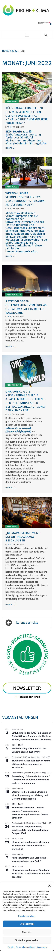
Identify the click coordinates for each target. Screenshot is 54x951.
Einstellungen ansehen (27, 940)
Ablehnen (27, 932)
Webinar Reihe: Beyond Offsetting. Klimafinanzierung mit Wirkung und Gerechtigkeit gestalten (30, 795)
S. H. (10, 127)
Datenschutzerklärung (26, 947)
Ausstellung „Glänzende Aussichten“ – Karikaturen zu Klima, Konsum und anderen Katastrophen (31, 779)
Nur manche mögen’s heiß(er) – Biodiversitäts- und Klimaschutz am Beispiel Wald (30, 830)
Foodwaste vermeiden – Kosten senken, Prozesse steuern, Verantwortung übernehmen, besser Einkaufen (30, 812)
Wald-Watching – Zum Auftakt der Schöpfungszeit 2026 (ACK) (29, 750)
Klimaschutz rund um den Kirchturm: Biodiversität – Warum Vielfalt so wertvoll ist (31, 845)
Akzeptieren (27, 923)
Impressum (42, 947)
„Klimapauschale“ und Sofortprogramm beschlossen (22, 536)
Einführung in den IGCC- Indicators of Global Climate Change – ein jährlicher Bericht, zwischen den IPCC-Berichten (31, 736)
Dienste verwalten (26, 916)
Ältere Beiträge (27, 622)
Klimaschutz (14, 295)
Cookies (11, 947)
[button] (49, 885)
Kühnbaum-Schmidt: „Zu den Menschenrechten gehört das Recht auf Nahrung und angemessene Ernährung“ (26, 115)
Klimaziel (12, 101)
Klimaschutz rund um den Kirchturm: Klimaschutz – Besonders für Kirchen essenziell (31, 873)
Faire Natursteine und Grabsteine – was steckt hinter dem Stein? (30, 859)
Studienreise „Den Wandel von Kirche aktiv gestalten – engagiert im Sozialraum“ (31, 764)
